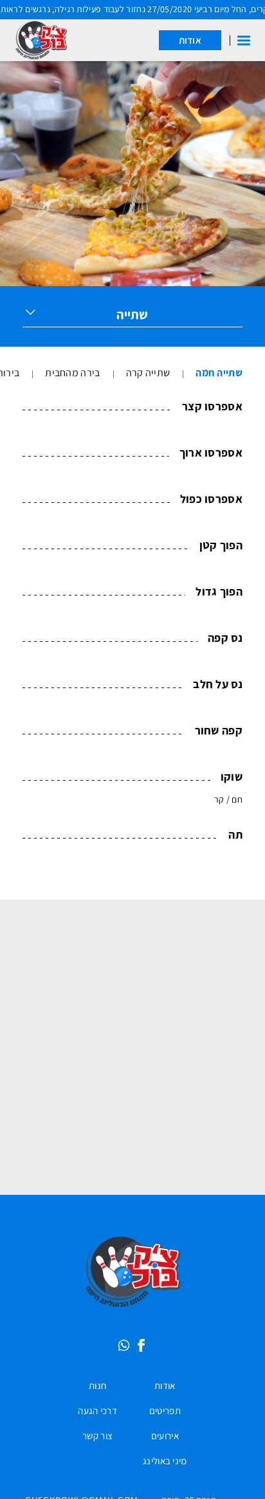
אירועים (165, 1440)
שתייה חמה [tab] (219, 373)
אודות (190, 40)
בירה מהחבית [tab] (72, 372)
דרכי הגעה (97, 1415)
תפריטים (165, 1415)
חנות (97, 1390)
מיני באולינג (165, 1465)
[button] (244, 40)
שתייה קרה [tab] (148, 372)
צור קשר (97, 1440)
